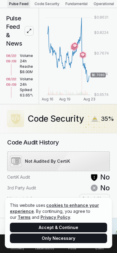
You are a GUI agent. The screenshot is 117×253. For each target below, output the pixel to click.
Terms (24, 217)
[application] (78, 56)
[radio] (18, 4)
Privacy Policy (55, 217)
